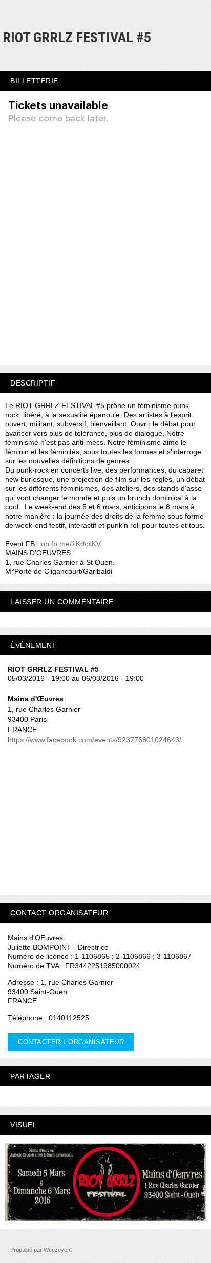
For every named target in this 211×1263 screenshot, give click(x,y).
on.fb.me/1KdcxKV (71, 544)
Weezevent (58, 1250)
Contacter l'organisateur (71, 1042)
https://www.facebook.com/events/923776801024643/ (94, 740)
